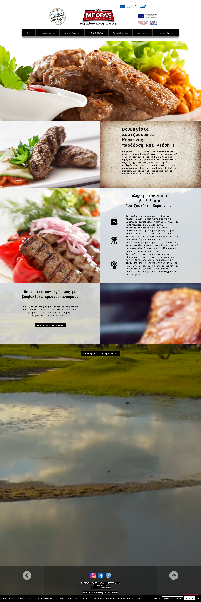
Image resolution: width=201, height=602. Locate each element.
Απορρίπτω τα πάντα (172, 598)
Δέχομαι (189, 598)
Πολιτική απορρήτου (131, 598)
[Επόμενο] (188, 80)
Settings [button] (157, 598)
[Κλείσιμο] (198, 598)
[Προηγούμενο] (13, 80)
